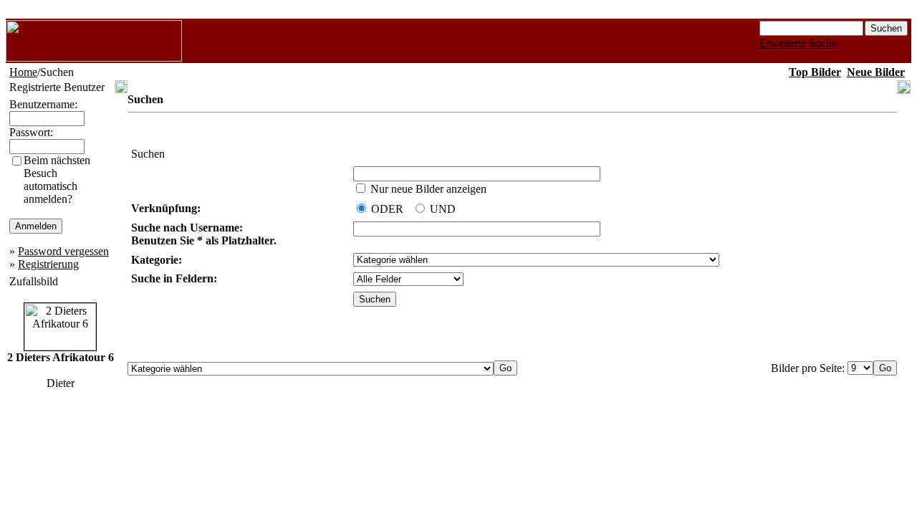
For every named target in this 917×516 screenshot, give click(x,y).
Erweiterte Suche (798, 43)
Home (23, 72)
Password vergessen (63, 251)
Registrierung (48, 264)
